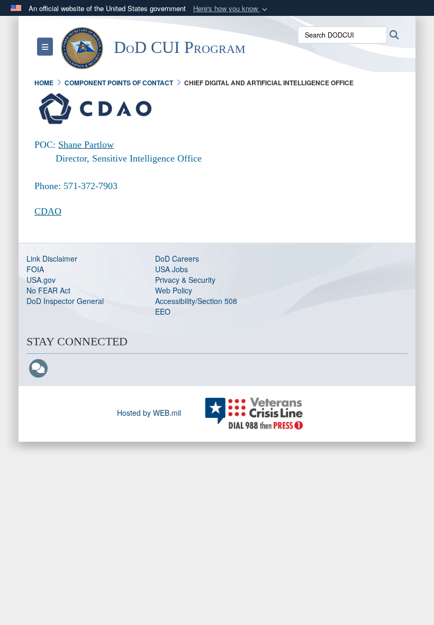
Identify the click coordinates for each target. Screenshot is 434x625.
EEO (162, 311)
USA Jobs (171, 269)
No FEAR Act (48, 290)
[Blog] (38, 368)
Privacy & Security (185, 279)
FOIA (35, 269)
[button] (231, 8)
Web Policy (173, 290)
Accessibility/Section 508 (196, 301)
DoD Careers (177, 258)
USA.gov (41, 279)
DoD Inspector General (65, 301)
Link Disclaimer (51, 258)
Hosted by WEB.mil (149, 412)
